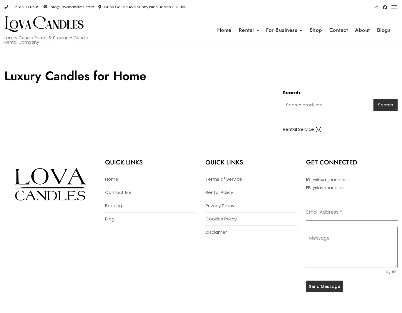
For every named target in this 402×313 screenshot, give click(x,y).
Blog (109, 219)
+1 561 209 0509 (24, 7)
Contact (338, 30)
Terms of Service (223, 179)
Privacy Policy (219, 205)
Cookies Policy (221, 219)
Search (291, 93)
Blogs (384, 30)
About (362, 30)
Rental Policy (219, 192)
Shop (316, 30)
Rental (246, 30)
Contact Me (118, 192)
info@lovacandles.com (71, 7)
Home (224, 30)
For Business (281, 30)
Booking (113, 205)
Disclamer (216, 232)
